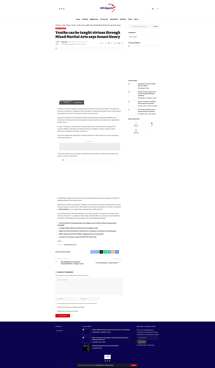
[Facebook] (60, 8)
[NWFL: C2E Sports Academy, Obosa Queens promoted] (132, 104)
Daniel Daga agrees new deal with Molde (105, 345)
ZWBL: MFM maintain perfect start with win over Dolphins (111, 329)
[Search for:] (142, 26)
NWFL (144, 105)
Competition (149, 98)
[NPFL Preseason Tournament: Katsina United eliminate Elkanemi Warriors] (87, 340)
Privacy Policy (99, 365)
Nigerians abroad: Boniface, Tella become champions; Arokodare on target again (87, 231)
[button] (134, 365)
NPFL (104, 342)
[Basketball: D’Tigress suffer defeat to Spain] (132, 86)
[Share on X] (109, 43)
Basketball (142, 88)
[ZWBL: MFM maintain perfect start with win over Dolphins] (87, 332)
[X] (62, 8)
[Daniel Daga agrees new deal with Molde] (87, 348)
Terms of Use (109, 365)
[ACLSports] (107, 8)
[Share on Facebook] (106, 43)
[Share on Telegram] (114, 43)
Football (141, 113)
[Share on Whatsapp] (111, 43)
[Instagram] (64, 8)
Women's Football (152, 105)
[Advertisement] (89, 146)
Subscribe (142, 342)
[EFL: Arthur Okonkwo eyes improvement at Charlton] (132, 112)
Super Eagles (152, 113)
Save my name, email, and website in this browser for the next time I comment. (77, 303)
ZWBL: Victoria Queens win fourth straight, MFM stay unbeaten (147, 93)
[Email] (117, 43)
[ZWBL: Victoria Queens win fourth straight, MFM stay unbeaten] (132, 94)
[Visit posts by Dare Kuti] (57, 43)
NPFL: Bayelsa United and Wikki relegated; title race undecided (81, 234)
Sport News (77, 102)
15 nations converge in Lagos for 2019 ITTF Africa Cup (77, 237)
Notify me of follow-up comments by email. (70, 307)
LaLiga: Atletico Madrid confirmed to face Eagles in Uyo (78, 228)
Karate (58, 28)
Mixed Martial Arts (70, 244)
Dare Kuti (64, 42)
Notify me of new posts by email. (67, 311)
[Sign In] (57, 9)
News (63, 28)
